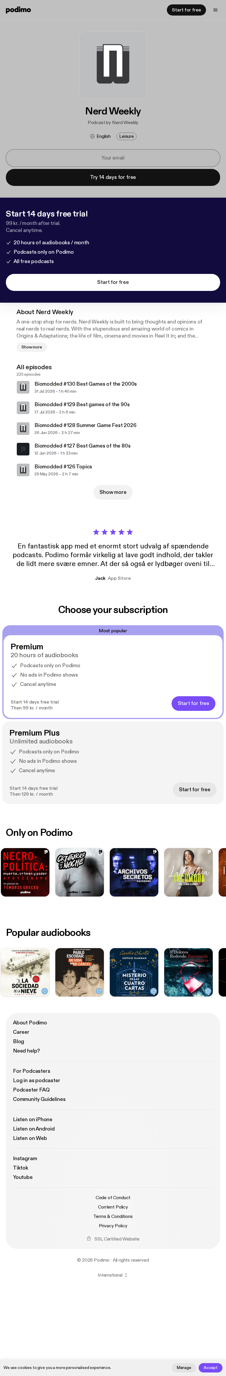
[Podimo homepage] (18, 10)
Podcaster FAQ (31, 1090)
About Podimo (30, 1022)
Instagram (25, 1158)
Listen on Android (34, 1129)
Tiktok (20, 1168)
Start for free (186, 10)
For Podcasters (31, 1071)
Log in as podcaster (36, 1080)
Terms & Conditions (112, 1216)
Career (21, 1032)
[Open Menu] (215, 10)
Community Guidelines (39, 1099)
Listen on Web (30, 1138)
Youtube (23, 1177)
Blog (18, 1041)
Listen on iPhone (32, 1119)
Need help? (26, 1051)
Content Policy (113, 1207)
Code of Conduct (113, 1198)
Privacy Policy (113, 1226)
